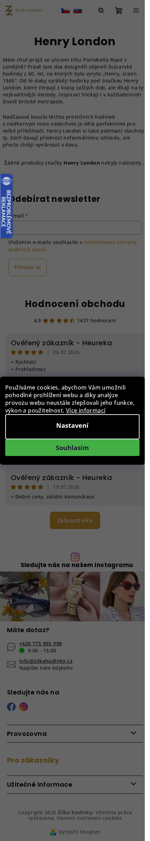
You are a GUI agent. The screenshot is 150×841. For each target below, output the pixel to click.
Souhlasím (72, 447)
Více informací (86, 410)
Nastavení (72, 425)
